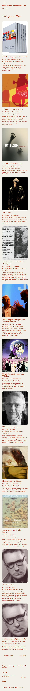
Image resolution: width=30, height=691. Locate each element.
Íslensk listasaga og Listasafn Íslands (14, 57)
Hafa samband (23, 676)
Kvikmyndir (11, 217)
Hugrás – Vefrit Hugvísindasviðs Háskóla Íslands (14, 5)
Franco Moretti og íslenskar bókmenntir (11, 531)
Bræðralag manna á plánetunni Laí (14, 639)
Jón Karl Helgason (16, 266)
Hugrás (13, 429)
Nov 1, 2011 (5, 483)
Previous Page (7, 655)
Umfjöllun (5, 8)
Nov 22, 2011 (5, 111)
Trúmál (19, 217)
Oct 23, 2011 (5, 641)
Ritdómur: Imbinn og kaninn (12, 109)
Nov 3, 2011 (5, 429)
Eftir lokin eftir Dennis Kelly (12, 163)
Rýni (22, 61)
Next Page (24, 655)
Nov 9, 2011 (5, 266)
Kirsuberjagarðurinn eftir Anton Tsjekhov (13, 375)
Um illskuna (6, 213)
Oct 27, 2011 (5, 587)
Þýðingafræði (5, 270)
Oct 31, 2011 (5, 534)
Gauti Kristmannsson (16, 324)
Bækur (10, 61)
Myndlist (15, 61)
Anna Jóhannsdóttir (17, 59)
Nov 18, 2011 (5, 166)
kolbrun (14, 534)
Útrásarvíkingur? (8, 585)
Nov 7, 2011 (5, 378)
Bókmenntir (15, 268)
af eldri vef (6, 61)
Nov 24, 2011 (5, 59)
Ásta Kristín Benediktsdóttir (18, 641)
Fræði (20, 268)
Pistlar (18, 61)
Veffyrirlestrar (5, 433)
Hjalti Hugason (15, 215)
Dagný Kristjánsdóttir (17, 111)
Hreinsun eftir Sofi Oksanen (12, 481)
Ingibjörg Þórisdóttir (17, 166)
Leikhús (11, 168)
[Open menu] (10, 8)
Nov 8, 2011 (5, 324)
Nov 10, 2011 (5, 215)
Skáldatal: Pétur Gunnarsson (12, 427)
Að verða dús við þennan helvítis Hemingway (13, 263)
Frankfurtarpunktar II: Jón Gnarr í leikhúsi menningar (14, 321)
